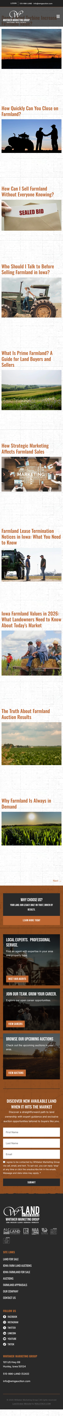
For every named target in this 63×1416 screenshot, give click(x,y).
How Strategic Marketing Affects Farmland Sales (25, 448)
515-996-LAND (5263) (16, 1373)
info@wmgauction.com (16, 1381)
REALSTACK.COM (43, 1404)
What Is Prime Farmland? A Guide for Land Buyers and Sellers (27, 358)
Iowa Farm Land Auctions (17, 1266)
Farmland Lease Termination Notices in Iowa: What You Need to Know (31, 536)
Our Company (10, 1291)
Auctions (8, 1278)
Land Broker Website (21, 1404)
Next (57, 880)
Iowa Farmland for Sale (16, 1272)
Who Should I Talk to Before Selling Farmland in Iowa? (28, 269)
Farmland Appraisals (15, 1285)
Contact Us (9, 1298)
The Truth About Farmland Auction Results (26, 713)
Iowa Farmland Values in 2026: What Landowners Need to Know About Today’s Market (31, 619)
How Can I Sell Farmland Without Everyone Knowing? (28, 191)
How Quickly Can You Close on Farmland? (30, 110)
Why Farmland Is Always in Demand (26, 803)
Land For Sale (11, 1259)
